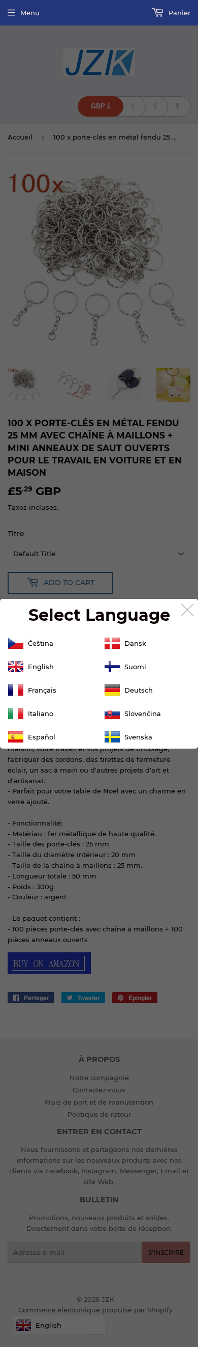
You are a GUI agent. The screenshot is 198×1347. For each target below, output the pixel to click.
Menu (30, 13)
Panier (178, 13)
